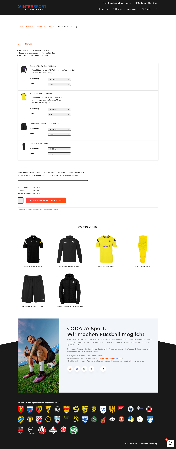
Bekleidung (118, 9)
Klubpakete (103, 9)
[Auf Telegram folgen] (103, 369)
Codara (21, 27)
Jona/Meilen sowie (106, 358)
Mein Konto (152, 3)
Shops (95, 352)
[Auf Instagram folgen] (70, 369)
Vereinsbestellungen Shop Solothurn (117, 3)
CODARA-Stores (139, 3)
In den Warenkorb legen (46, 200)
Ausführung (34, 79)
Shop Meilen (40, 27)
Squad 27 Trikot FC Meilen (41, 94)
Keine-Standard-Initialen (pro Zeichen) (45, 210)
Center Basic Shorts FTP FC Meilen (44, 124)
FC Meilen (50, 27)
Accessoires (132, 9)
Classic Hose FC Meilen (39, 143)
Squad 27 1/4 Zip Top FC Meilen (43, 66)
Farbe (32, 84)
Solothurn (118, 358)
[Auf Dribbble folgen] (97, 368)
